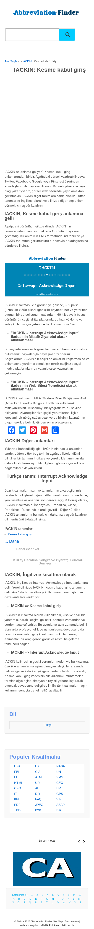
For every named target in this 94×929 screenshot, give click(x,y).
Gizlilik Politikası (50, 925)
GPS (59, 794)
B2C (59, 810)
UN (58, 772)
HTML (18, 783)
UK (37, 766)
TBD (17, 810)
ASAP (60, 805)
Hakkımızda (67, 925)
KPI (16, 799)
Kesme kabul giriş (20, 534)
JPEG (39, 805)
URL (38, 783)
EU (16, 777)
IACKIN (27, 61)
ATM (38, 777)
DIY (37, 794)
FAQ (38, 799)
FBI (16, 772)
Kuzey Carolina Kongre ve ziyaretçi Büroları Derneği (48, 561)
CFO (17, 788)
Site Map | (59, 921)
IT (15, 794)
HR (58, 788)
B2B (38, 810)
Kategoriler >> (20, 894)
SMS (59, 777)
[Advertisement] (47, 122)
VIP (58, 799)
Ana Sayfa (11, 61)
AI (36, 788)
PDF (17, 805)
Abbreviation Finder (41, 921)
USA (17, 766)
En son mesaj (47, 840)
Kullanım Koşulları (29, 925)
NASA (60, 766)
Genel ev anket (27, 549)
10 (79, 894)
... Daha (12, 541)
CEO (59, 783)
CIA (37, 772)
